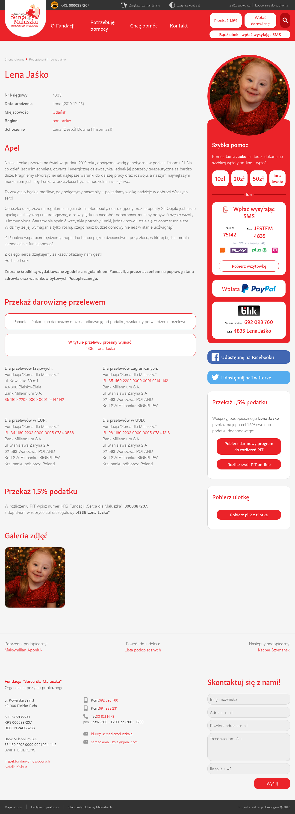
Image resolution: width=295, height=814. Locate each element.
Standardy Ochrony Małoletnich (90, 807)
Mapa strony (13, 807)
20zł (239, 178)
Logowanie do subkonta (271, 5)
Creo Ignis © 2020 (277, 807)
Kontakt (179, 24)
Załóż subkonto (240, 5)
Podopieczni (37, 59)
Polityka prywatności (45, 807)
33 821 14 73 (105, 716)
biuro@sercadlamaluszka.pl (112, 733)
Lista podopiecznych (143, 650)
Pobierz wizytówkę (249, 266)
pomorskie (62, 120)
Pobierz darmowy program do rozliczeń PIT (248, 446)
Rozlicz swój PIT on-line (249, 464)
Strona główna (14, 59)
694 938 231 (108, 708)
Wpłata (231, 288)
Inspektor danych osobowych (27, 761)
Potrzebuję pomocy (102, 25)
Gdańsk (59, 112)
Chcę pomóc (144, 24)
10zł (220, 178)
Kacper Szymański (274, 650)
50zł (258, 178)
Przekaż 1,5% (225, 20)
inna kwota (277, 178)
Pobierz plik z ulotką (249, 514)
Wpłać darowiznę (260, 20)
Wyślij (272, 783)
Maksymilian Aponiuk (23, 650)
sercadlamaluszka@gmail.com (114, 741)
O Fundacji (63, 24)
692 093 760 (108, 700)
